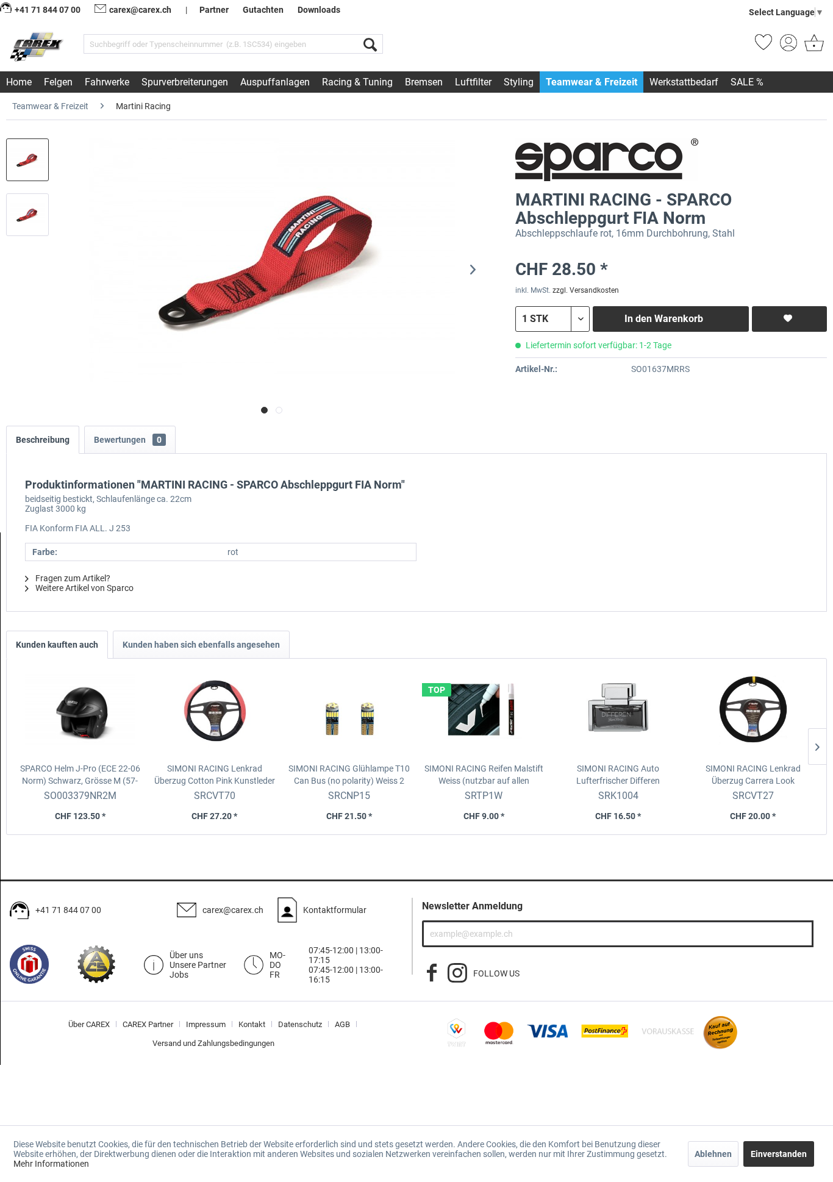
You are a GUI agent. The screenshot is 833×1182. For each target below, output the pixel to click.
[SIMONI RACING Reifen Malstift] (484, 713)
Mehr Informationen (51, 1164)
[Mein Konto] (788, 46)
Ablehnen (713, 1154)
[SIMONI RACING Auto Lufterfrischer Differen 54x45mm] (618, 713)
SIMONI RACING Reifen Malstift (483, 775)
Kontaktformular (334, 910)
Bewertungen (128, 440)
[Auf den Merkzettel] (789, 319)
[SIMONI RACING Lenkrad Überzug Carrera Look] (753, 713)
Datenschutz (300, 1024)
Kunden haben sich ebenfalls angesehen (201, 645)
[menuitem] (234, 44)
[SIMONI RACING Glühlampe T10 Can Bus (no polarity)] (349, 713)
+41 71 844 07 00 (68, 910)
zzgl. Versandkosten (585, 290)
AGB (342, 1024)
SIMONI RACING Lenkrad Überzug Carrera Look (753, 775)
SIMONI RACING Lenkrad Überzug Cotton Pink (214, 775)
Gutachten (263, 10)
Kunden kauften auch (57, 645)
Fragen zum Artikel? (72, 578)
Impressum (206, 1024)
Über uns (186, 955)
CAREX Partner (148, 1024)
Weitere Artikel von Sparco (84, 588)
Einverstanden (779, 1154)
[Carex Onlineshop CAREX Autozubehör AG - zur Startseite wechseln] (38, 46)
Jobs (179, 975)
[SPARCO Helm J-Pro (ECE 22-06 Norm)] (80, 713)
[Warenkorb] (813, 46)
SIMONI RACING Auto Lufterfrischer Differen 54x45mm (618, 775)
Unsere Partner (198, 965)
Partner (214, 10)
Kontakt (251, 1024)
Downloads (319, 10)
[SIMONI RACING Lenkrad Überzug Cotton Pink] (215, 713)
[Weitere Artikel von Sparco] (606, 159)
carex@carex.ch (140, 10)
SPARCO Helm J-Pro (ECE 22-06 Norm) (80, 775)
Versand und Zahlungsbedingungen (213, 1043)
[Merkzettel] (763, 46)
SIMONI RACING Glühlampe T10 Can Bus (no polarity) (349, 775)
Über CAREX (89, 1024)
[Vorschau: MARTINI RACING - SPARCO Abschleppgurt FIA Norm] (27, 159)
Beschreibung (43, 440)
